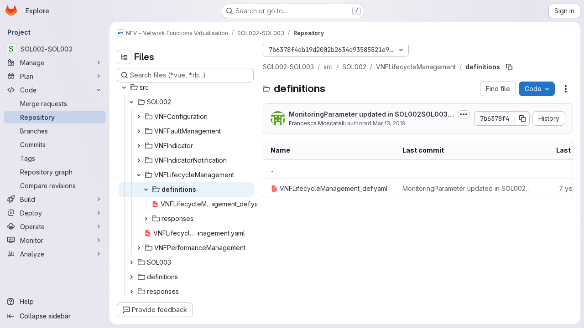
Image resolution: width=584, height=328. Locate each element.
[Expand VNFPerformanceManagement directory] (138, 247)
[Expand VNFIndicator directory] (138, 145)
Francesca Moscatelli (317, 123)
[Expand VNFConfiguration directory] (138, 116)
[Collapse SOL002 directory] (131, 102)
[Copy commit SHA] (522, 118)
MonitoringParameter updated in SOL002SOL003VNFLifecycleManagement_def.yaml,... (370, 114)
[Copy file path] (509, 67)
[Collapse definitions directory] (146, 189)
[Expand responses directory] (146, 218)
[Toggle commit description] (463, 114)
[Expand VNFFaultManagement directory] (138, 131)
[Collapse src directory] (124, 87)
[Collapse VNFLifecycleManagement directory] (138, 174)
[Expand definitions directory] (131, 277)
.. (272, 169)
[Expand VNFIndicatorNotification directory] (138, 160)
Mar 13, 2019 (389, 123)
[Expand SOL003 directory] (131, 262)
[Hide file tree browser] (124, 57)
